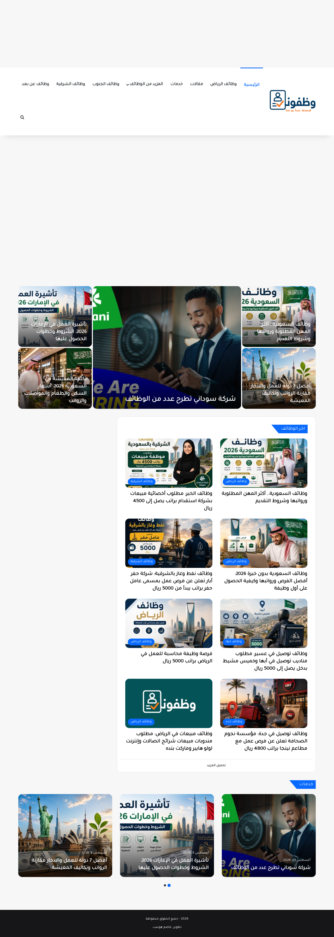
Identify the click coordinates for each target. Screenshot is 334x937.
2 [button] (165, 885)
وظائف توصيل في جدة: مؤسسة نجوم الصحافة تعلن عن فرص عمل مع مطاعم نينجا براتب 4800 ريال (265, 742)
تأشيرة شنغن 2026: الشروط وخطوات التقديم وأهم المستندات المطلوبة (70, 332)
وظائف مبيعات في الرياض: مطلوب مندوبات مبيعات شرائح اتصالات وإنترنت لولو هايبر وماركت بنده (169, 742)
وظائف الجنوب (105, 84)
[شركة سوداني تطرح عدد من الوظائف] (255, 347)
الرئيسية (251, 85)
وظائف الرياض (223, 84)
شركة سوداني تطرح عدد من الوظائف (267, 399)
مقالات (196, 84)
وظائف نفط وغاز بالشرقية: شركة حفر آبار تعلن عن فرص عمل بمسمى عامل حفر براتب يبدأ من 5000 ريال (171, 581)
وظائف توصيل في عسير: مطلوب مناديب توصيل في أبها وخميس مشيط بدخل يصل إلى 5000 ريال (265, 661)
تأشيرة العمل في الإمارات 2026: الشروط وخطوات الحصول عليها (147, 332)
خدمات (176, 84)
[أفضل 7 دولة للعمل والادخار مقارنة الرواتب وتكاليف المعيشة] (65, 835)
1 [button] (169, 885)
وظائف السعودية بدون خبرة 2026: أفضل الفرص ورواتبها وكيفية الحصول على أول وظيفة (265, 581)
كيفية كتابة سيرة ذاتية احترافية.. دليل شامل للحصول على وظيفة (77, 394)
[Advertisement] (167, 32)
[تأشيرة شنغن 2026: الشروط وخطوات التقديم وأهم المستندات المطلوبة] (69, 316)
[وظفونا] (292, 101)
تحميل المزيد (216, 765)
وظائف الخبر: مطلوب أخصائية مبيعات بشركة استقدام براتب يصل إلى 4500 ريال (171, 501)
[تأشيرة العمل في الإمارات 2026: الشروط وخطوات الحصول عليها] (143, 316)
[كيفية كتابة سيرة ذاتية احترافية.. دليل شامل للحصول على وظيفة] (69, 378)
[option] (269, 835)
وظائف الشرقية (70, 84)
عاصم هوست (162, 927)
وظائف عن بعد (35, 84)
